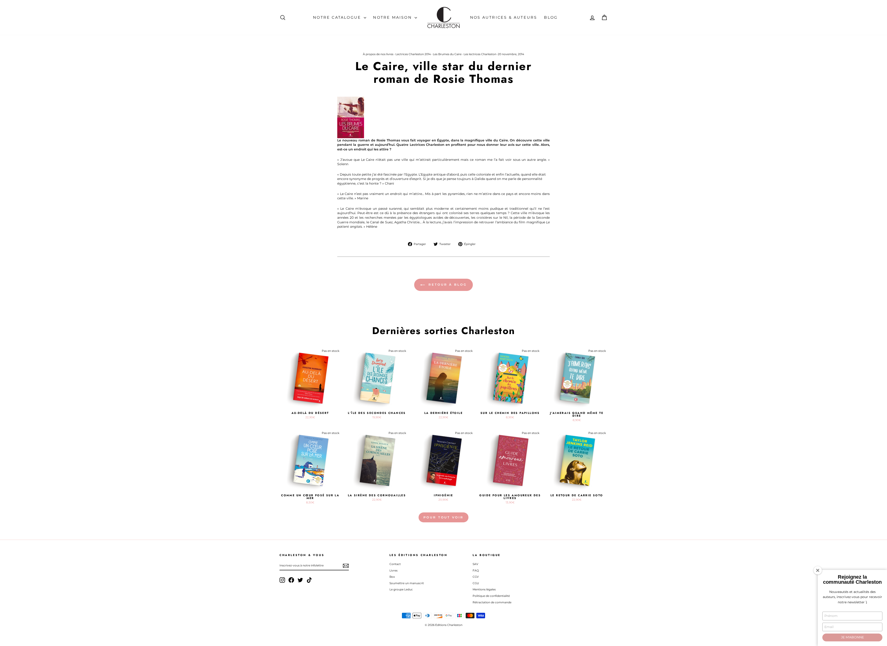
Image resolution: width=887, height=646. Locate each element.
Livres (393, 570)
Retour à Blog (447, 284)
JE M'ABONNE (852, 637)
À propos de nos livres (378, 54)
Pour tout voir (443, 517)
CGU (476, 583)
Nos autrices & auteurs (503, 17)
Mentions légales (484, 589)
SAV (475, 564)
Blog (551, 17)
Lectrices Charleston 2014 (413, 54)
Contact (395, 564)
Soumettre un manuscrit (406, 583)
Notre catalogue (338, 17)
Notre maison (393, 17)
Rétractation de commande (492, 602)
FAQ (476, 570)
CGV (476, 576)
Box (392, 576)
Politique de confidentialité (491, 596)
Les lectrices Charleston (480, 54)
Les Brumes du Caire (447, 54)
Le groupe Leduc (401, 589)
